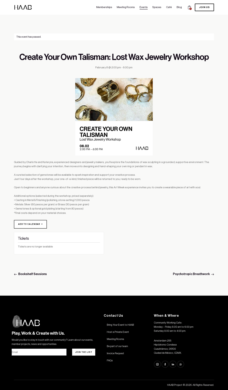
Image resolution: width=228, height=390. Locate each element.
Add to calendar (29, 224)
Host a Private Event (118, 332)
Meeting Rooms (115, 339)
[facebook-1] (165, 364)
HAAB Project (174, 385)
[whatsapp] (180, 364)
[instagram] (157, 364)
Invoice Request (115, 353)
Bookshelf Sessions (32, 274)
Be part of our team (117, 346)
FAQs (110, 360)
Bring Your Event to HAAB (120, 325)
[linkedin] (172, 364)
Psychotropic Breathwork (191, 274)
